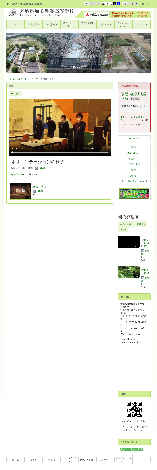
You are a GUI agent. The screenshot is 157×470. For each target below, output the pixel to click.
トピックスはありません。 (133, 118)
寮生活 (134, 169)
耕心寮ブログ (134, 158)
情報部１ (42, 167)
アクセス (134, 175)
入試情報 (134, 147)
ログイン (146, 3)
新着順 (140, 224)
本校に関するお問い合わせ (134, 181)
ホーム (12, 78)
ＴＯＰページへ (134, 138)
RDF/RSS (135, 98)
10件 (122, 229)
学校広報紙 (134, 164)
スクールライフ (25, 78)
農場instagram (134, 152)
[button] (69, 24)
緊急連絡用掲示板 (133, 95)
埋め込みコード (18, 174)
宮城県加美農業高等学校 (27, 4)
